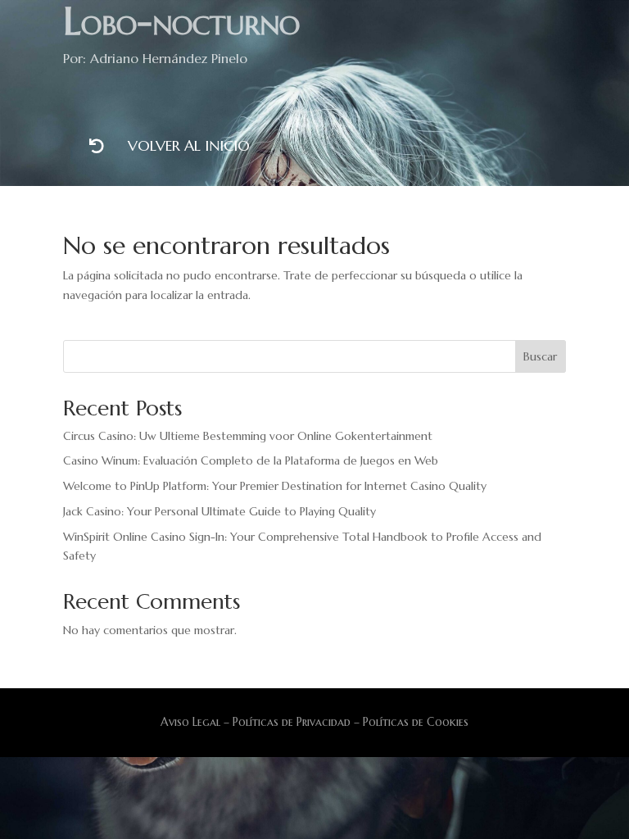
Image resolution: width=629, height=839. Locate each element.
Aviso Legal (190, 721)
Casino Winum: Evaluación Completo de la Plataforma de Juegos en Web (250, 460)
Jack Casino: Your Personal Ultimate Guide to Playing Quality (219, 511)
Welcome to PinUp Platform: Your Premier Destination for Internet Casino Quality (274, 485)
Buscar (540, 356)
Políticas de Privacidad (292, 721)
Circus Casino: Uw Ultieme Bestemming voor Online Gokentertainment (247, 436)
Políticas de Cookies (414, 721)
